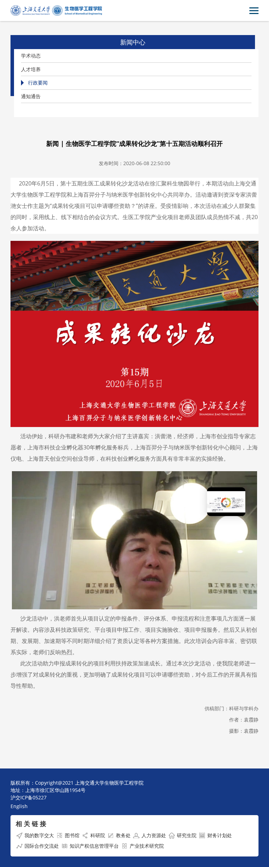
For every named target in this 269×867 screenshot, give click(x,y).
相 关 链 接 (31, 823)
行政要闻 (38, 82)
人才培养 (31, 69)
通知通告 (31, 96)
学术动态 (31, 55)
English (19, 806)
